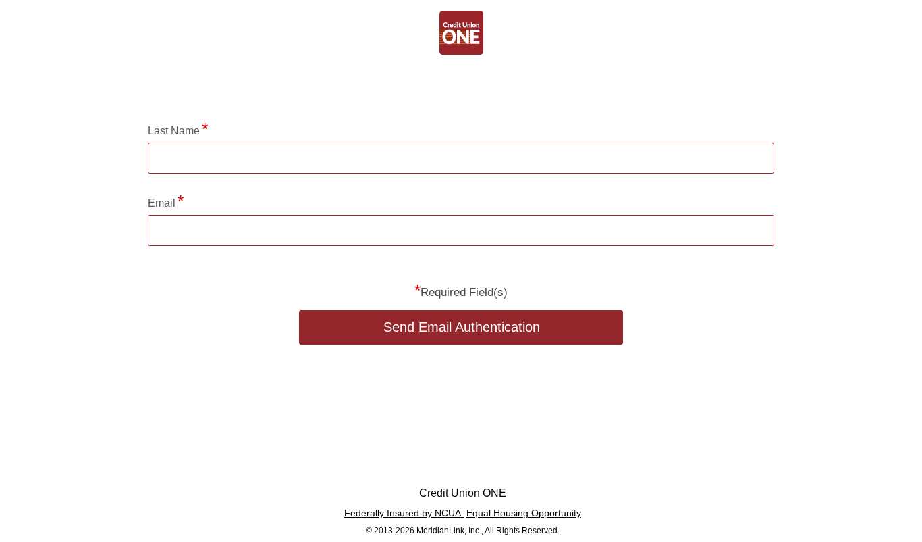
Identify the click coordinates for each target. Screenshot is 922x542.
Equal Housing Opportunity (523, 513)
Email (161, 203)
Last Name (174, 131)
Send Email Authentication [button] (461, 327)
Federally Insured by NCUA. (404, 513)
